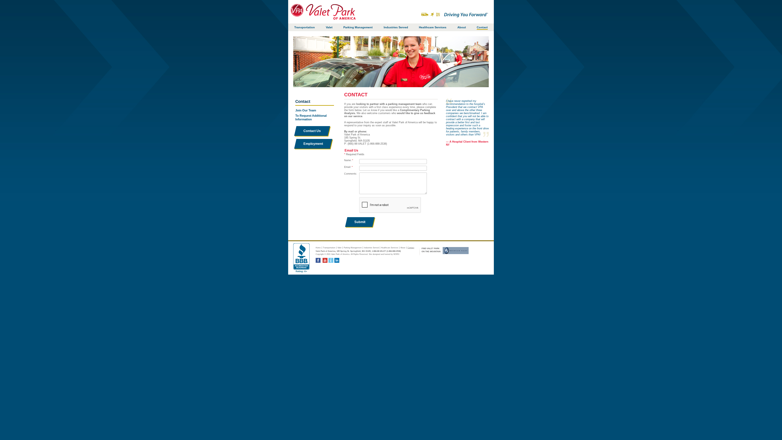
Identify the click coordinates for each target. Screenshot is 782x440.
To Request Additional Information (311, 117)
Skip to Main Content (483, 2)
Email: (348, 167)
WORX (396, 254)
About (461, 27)
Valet (329, 27)
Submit (359, 222)
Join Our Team (305, 110)
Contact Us (312, 131)
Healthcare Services (432, 27)
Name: (348, 160)
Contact (482, 27)
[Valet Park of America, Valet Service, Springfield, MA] (301, 258)
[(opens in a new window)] (454, 250)
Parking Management (358, 27)
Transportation (304, 27)
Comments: (350, 173)
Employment (317, 143)
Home (318, 248)
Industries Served (396, 27)
